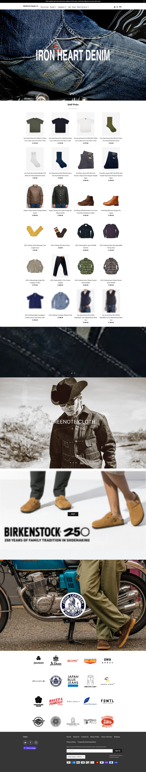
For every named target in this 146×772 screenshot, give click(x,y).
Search (69, 737)
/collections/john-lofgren (73, 605)
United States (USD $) (75, 757)
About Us (76, 737)
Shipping (117, 737)
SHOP (73, 514)
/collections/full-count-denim (73, 352)
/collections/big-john (73, 423)
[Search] (117, 7)
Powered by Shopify (114, 757)
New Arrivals (45, 7)
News (74, 7)
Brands (52, 7)
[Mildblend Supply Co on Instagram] (36, 742)
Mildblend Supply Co (30, 6)
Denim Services (82, 7)
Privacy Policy (71, 742)
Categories (61, 7)
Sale (69, 7)
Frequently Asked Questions (87, 742)
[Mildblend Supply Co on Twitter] (25, 742)
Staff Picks (73, 104)
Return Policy (94, 737)
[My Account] (115, 7)
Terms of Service (106, 737)
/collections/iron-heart (73, 55)
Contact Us (84, 737)
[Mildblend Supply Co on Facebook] (31, 742)
